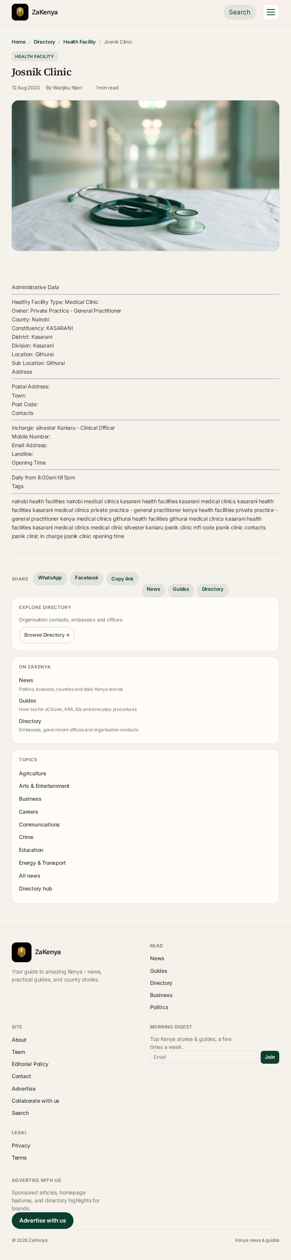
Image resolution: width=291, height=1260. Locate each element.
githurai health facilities (140, 518)
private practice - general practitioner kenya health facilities (162, 510)
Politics (159, 1007)
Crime (26, 837)
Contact (21, 1076)
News (153, 589)
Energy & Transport (42, 862)
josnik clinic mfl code (189, 527)
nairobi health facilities (38, 501)
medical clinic (107, 527)
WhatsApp (50, 577)
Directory (44, 42)
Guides (181, 589)
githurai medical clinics (196, 518)
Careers (28, 811)
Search (239, 12)
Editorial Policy (30, 1064)
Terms (19, 1157)
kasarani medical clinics (207, 501)
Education (31, 850)
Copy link (122, 579)
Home (19, 42)
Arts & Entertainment (44, 786)
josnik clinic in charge (37, 536)
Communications (39, 824)
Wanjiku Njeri (67, 88)
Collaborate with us (35, 1100)
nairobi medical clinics (92, 501)
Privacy (21, 1145)
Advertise (24, 1088)
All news (30, 875)
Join (270, 1057)
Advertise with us (42, 1220)
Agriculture (32, 773)
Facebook (86, 577)
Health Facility (79, 42)
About (19, 1039)
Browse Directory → (47, 635)
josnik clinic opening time (94, 536)
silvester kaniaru (143, 527)
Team (18, 1052)
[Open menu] (271, 12)
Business (30, 798)
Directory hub (35, 888)
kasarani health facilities (148, 501)
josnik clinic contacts (241, 527)
